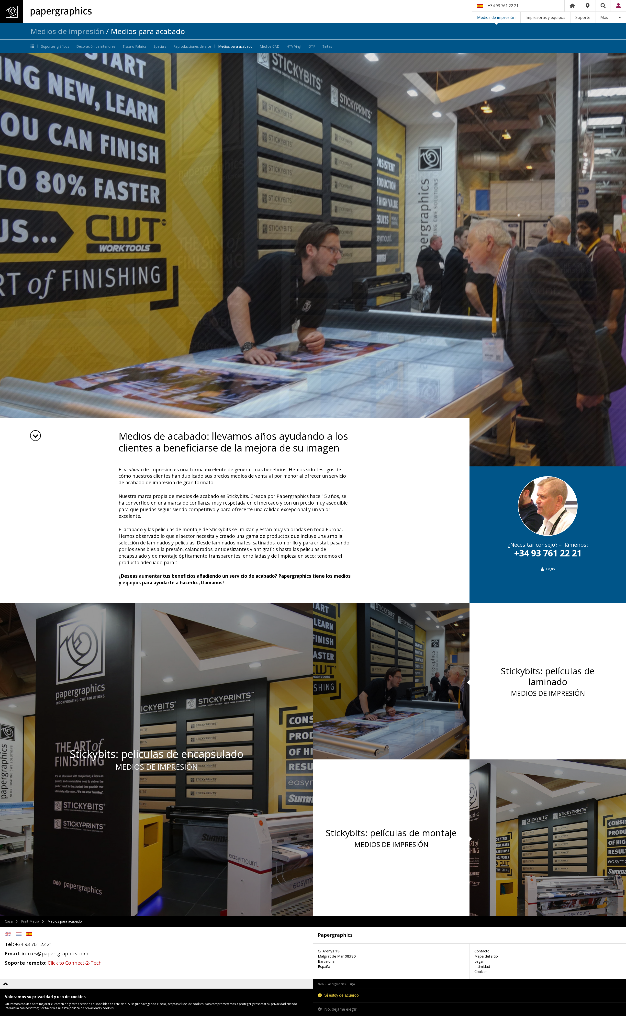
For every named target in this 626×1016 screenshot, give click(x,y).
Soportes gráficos (55, 46)
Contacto (482, 950)
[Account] (618, 5)
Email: (12, 953)
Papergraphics (46, 11)
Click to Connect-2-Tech (75, 963)
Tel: (9, 944)
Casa (9, 921)
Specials (160, 46)
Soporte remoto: (25, 963)
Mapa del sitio (486, 956)
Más (604, 17)
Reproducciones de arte (192, 46)
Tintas (327, 46)
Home (572, 5)
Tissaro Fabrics (134, 46)
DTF (311, 46)
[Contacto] (587, 5)
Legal (478, 961)
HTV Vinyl (294, 46)
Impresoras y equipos (545, 17)
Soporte (582, 17)
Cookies (481, 971)
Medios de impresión (496, 17)
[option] (313, 259)
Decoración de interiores (95, 46)
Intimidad (482, 966)
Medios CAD (269, 46)
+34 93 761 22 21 (503, 5)
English (8, 934)
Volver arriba (5, 984)
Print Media (30, 921)
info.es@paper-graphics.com (55, 953)
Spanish (29, 934)
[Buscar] (603, 5)
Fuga (352, 984)
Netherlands (19, 934)
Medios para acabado (235, 46)
